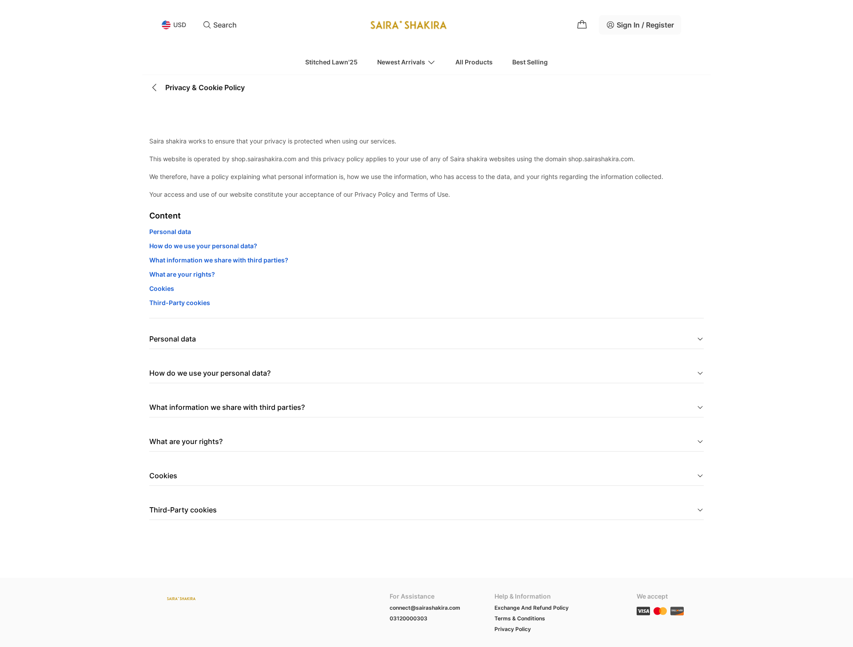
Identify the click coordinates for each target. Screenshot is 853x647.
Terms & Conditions (519, 618)
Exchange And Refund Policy (531, 607)
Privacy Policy (512, 629)
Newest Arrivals (401, 62)
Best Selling (530, 62)
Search (225, 24)
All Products (474, 62)
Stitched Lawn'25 (331, 62)
